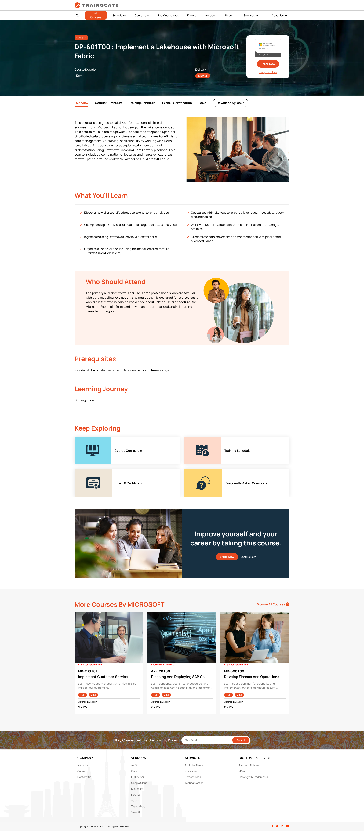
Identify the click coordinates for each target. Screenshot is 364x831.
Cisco (134, 771)
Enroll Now (268, 64)
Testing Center (194, 783)
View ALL (136, 812)
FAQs (202, 103)
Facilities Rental (194, 765)
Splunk (135, 800)
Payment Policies (249, 765)
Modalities (191, 771)
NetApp (135, 794)
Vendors (210, 15)
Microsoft (137, 789)
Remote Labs (193, 777)
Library (228, 15)
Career (81, 771)
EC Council (137, 777)
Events (191, 15)
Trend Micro (138, 806)
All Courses (95, 15)
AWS (134, 765)
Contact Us (84, 777)
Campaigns (142, 15)
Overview (81, 103)
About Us (277, 15)
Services (249, 15)
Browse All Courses (271, 604)
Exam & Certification (177, 103)
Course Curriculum (108, 103)
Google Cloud (139, 783)
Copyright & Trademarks (253, 777)
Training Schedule (142, 103)
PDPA (242, 771)
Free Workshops (168, 15)
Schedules (119, 15)
